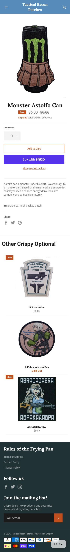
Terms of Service (13, 456)
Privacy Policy (12, 467)
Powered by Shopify (44, 534)
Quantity (9, 127)
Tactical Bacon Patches (35, 7)
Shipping (22, 117)
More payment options (34, 168)
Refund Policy (12, 462)
